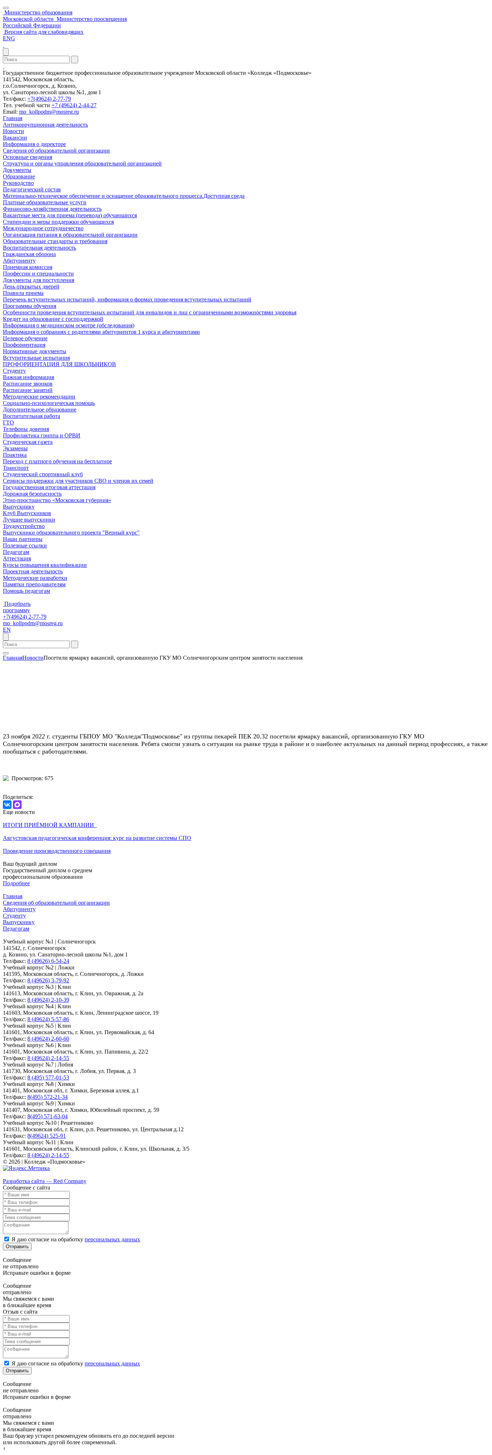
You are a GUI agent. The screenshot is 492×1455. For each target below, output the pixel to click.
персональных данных (112, 1239)
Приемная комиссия (27, 267)
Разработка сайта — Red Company (44, 1181)
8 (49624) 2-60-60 (48, 1039)
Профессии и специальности (38, 273)
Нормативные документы (34, 351)
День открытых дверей (31, 286)
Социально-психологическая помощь (49, 403)
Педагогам (16, 552)
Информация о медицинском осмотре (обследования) (68, 325)
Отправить (17, 1246)
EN (7, 630)
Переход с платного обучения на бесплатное (57, 461)
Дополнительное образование (39, 409)
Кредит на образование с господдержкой (53, 319)
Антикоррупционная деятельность (45, 125)
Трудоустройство (24, 526)
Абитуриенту (19, 261)
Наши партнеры (23, 539)
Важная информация (28, 377)
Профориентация (24, 345)
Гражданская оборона (29, 254)
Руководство (18, 183)
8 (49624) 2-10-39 (48, 1000)
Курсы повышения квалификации (45, 565)
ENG (9, 38)
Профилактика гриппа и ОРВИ (41, 435)
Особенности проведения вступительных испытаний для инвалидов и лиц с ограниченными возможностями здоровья (149, 312)
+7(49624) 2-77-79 (49, 99)
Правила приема (23, 293)
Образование (19, 176)
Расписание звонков (28, 384)
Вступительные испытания (36, 358)
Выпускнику (19, 507)
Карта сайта (17, 1175)
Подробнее (16, 883)
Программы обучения (29, 306)
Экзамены (15, 448)
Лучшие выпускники (29, 520)
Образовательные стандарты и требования (55, 241)
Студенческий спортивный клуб (43, 474)
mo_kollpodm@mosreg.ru (49, 112)
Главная (12, 118)
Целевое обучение (25, 338)
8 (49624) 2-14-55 (48, 1058)
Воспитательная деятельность (39, 248)
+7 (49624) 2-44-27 (74, 105)
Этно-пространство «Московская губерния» (57, 500)
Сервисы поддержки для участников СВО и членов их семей (78, 481)
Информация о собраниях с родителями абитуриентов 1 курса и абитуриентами (101, 332)
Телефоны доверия (26, 429)
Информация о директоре (34, 144)
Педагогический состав (32, 189)
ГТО (8, 422)
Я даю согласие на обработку (76, 1239)
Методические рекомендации (39, 397)
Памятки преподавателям (34, 584)
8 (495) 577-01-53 (48, 1077)
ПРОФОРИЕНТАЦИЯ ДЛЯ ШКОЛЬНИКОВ (59, 364)
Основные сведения (27, 157)
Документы (17, 170)
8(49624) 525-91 (46, 1136)
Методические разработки (35, 578)
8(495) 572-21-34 (47, 1097)
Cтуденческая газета (28, 442)
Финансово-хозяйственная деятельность (52, 209)
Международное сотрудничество (43, 228)
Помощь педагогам (26, 591)
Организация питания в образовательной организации (70, 235)
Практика (15, 455)
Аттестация (17, 558)
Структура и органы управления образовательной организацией (82, 163)
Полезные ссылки (25, 545)
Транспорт (16, 468)
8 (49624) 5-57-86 (48, 1019)
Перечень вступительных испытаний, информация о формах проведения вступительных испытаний (127, 299)
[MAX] (17, 804)
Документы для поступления (38, 280)
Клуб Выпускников (27, 513)
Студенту (14, 371)
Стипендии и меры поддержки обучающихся (58, 222)
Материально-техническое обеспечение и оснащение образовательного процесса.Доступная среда (124, 196)
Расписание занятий (28, 390)
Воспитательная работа (31, 416)
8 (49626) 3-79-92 (48, 980)
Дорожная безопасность (32, 494)
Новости (13, 131)
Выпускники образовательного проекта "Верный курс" (71, 532)
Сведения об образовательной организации (56, 150)
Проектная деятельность (33, 571)
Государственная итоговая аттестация (49, 487)
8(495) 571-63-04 (47, 1116)
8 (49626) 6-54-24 (48, 961)
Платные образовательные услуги (44, 202)
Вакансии (15, 138)
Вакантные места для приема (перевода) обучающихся (70, 215)
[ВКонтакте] (7, 804)
